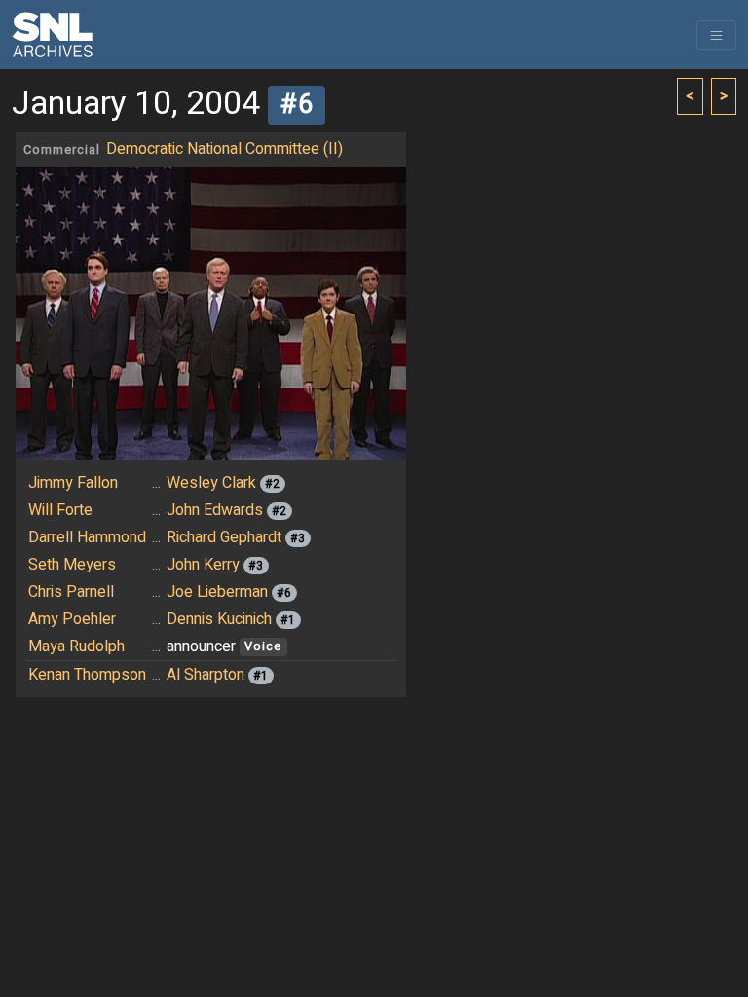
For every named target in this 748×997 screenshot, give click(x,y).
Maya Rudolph (76, 646)
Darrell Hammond (87, 537)
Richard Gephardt (224, 537)
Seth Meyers (72, 564)
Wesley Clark (211, 483)
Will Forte (60, 510)
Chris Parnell (71, 592)
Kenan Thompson (87, 674)
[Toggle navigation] (716, 35)
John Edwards (215, 510)
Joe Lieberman (217, 592)
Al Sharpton (205, 674)
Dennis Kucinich (219, 619)
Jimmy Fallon (73, 483)
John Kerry (203, 564)
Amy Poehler (72, 619)
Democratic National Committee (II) (224, 149)
